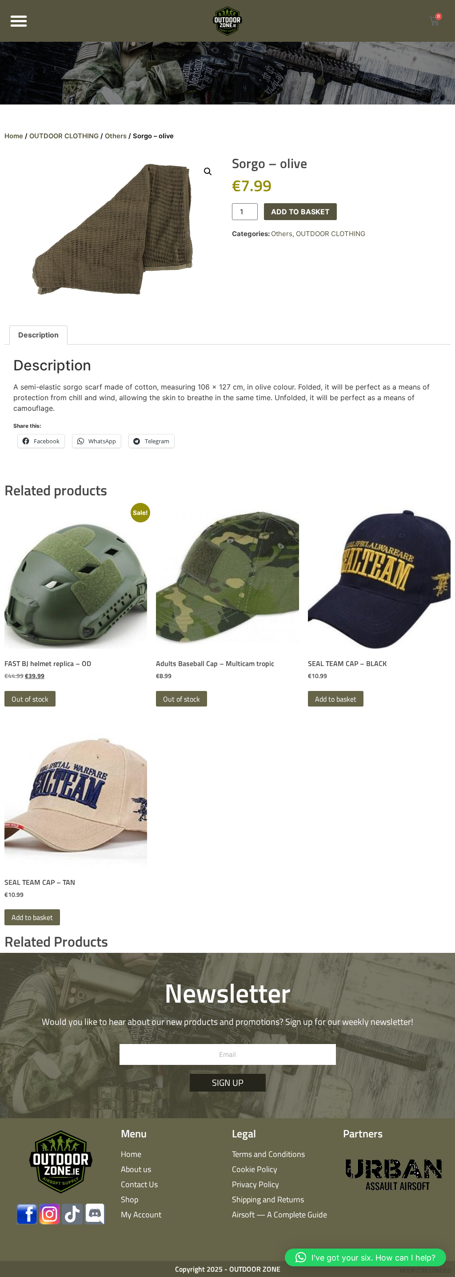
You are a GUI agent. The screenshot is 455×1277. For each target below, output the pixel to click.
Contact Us (139, 1184)
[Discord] (94, 1214)
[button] (18, 21)
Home (13, 136)
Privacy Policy (255, 1184)
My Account (141, 1215)
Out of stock (30, 699)
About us (136, 1169)
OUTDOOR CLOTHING (64, 136)
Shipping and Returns (268, 1199)
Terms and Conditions (268, 1154)
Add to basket (300, 211)
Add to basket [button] (335, 699)
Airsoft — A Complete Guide (279, 1215)
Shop (129, 1199)
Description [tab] (38, 334)
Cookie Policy (254, 1169)
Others (116, 136)
